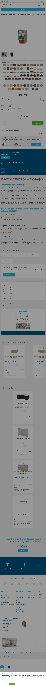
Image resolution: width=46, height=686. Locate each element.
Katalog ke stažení (19, 606)
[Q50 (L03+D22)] (19, 79)
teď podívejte (20, 545)
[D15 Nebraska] (21, 65)
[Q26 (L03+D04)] (31, 75)
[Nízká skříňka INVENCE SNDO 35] (11, 54)
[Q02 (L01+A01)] (34, 68)
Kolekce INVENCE (27, 178)
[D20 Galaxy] (31, 65)
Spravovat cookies (4, 681)
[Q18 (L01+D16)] (28, 72)
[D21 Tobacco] (34, 65)
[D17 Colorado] (28, 65)
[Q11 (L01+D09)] (14, 72)
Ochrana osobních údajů (5, 602)
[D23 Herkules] (41, 65)
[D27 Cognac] (14, 68)
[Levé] (20, 95)
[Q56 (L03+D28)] (39, 79)
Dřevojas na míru (19, 599)
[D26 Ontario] (11, 68)
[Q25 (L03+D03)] (28, 75)
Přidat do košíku (39, 123)
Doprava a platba (4, 600)
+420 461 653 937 (5, 1)
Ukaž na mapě (6, 656)
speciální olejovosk (38, 203)
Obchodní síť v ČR (19, 595)
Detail (21, 370)
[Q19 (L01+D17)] (21, 72)
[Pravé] (25, 95)
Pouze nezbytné (5, 684)
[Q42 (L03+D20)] (13, 79)
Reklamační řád (4, 599)
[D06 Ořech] (14, 85)
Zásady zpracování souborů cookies (7, 604)
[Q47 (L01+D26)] (11, 75)
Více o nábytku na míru (8, 274)
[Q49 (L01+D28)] (18, 75)
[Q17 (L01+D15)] (18, 72)
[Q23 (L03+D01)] (24, 75)
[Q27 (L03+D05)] (31, 72)
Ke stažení (18, 602)
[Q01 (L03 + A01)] (21, 75)
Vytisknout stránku (41, 14)
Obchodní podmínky (4, 595)
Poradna (17, 593)
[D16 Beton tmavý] (24, 65)
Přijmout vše (12, 684)
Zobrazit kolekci (5, 157)
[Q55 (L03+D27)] (36, 79)
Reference (29, 599)
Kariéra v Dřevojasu (31, 600)
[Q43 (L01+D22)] (38, 72)
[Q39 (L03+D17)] (9, 79)
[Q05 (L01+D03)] (41, 68)
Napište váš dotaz (8, 630)
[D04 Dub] (8, 65)
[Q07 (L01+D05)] (8, 72)
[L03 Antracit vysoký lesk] (28, 68)
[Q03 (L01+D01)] (38, 68)
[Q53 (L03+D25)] (29, 79)
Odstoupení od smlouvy (5, 597)
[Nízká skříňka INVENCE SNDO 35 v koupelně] (4, 54)
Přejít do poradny (36, 144)
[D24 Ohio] (4, 68)
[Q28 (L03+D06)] (34, 75)
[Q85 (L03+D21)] (16, 79)
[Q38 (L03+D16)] (6, 79)
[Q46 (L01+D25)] (8, 75)
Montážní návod (6, 305)
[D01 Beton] (4, 65)
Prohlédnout (22, 550)
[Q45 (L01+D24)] (4, 75)
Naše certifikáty (31, 597)
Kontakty (2, 593)
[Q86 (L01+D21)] (34, 72)
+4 (18, 357)
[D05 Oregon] (11, 65)
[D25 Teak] (8, 68)
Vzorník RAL (18, 607)
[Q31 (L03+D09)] (38, 75)
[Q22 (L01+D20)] (24, 72)
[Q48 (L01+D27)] (14, 75)
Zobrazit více (40, 58)
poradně (22, 242)
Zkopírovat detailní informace (7, 111)
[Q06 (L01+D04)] (4, 72)
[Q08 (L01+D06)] (11, 72)
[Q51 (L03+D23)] (23, 79)
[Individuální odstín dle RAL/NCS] (31, 68)
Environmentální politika (20, 611)
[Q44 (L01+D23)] (41, 72)
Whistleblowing (19, 609)
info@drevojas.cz (9, 626)
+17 (26, 473)
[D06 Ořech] (14, 65)
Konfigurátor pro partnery (21, 604)
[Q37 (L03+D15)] (41, 75)
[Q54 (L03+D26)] (33, 79)
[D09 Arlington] (18, 65)
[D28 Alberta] (18, 68)
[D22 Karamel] (38, 65)
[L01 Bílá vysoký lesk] (24, 68)
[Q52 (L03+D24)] (26, 79)
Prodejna (18, 600)
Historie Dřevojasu (31, 593)
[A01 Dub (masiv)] (21, 68)
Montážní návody (19, 597)
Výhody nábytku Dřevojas (32, 595)
